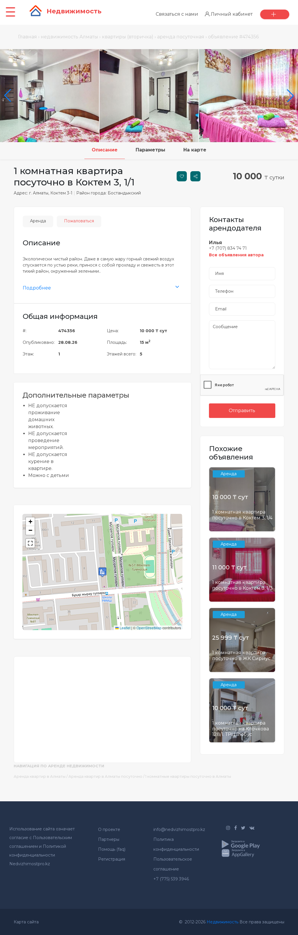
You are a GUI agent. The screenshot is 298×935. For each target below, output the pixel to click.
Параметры (150, 150)
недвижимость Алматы (69, 37)
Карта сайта (26, 922)
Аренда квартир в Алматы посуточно (105, 776)
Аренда (38, 221)
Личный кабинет (231, 14)
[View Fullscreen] (30, 543)
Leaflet (124, 627)
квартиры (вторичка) (127, 37)
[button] (102, 572)
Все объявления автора (236, 255)
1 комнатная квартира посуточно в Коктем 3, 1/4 (242, 514)
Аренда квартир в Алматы (39, 776)
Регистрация (111, 859)
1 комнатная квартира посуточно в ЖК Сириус (241, 655)
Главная (27, 37)
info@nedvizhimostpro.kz (179, 829)
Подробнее (37, 288)
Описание (105, 150)
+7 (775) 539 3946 (171, 879)
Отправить (242, 410)
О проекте (109, 829)
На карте (194, 150)
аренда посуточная (180, 37)
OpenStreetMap (149, 627)
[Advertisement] (102, 706)
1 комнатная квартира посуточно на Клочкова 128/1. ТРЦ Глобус (240, 728)
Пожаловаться (79, 221)
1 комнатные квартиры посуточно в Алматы (188, 776)
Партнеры (108, 839)
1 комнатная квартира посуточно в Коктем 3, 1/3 (242, 585)
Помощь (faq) (111, 849)
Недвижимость (222, 922)
